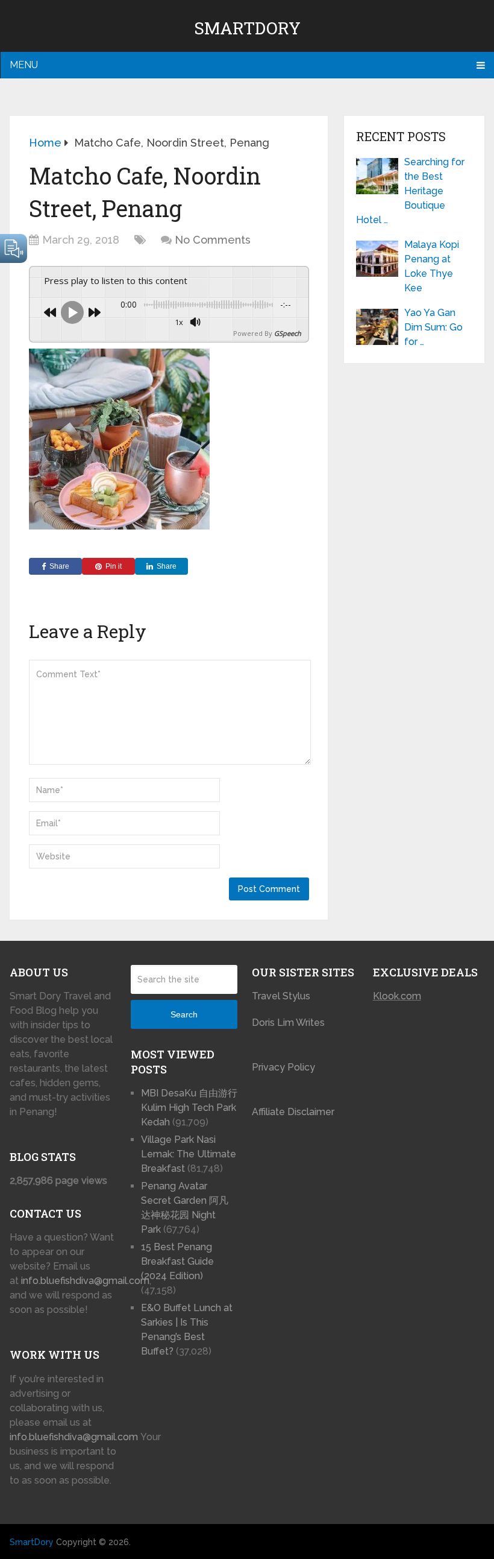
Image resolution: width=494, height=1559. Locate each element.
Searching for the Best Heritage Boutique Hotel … (410, 191)
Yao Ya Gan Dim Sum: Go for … (433, 327)
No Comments (213, 239)
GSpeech (287, 333)
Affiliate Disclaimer (293, 1112)
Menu (24, 65)
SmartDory (247, 28)
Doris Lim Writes (289, 1022)
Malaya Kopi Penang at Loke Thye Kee (431, 266)
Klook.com (397, 996)
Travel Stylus (281, 996)
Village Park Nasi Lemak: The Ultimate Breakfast (188, 1154)
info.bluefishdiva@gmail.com (85, 1280)
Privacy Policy (283, 1067)
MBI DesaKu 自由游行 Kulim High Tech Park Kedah (189, 1107)
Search (184, 1014)
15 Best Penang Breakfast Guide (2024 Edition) (177, 1261)
